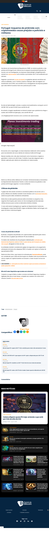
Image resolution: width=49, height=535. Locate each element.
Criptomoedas (5, 24)
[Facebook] (17, 521)
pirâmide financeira (41, 193)
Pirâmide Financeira (8, 309)
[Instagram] (24, 521)
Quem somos (9, 510)
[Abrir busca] (37, 11)
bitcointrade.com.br (17, 278)
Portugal (15, 309)
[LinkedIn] (28, 521)
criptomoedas (12, 74)
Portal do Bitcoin (24, 6)
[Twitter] (20, 521)
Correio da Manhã (19, 79)
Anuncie (24, 510)
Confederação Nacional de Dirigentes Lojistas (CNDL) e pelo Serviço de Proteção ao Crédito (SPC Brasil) (23, 242)
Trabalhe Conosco (24, 512)
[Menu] (40, 11)
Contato (9, 512)
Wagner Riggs (24, 329)
